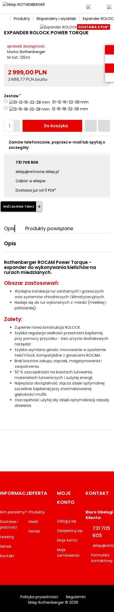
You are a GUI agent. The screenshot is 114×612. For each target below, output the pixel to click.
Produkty (22, 18)
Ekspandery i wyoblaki (56, 18)
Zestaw (11, 96)
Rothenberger (32, 51)
